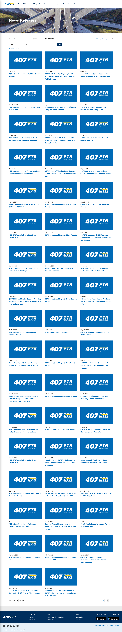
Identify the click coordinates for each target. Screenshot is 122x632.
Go (60, 44)
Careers (31, 617)
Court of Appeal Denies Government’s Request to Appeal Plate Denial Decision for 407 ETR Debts (24, 398)
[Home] (9, 3)
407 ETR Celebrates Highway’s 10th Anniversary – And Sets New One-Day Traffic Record (60, 76)
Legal (77, 614)
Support (66, 4)
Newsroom (77, 4)
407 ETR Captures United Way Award (60, 429)
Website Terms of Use (101, 625)
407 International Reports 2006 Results (61, 235)
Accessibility (79, 617)
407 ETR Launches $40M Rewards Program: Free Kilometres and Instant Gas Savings (95, 237)
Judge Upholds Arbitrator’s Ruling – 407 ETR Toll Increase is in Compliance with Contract (60, 593)
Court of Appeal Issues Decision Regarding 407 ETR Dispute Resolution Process (60, 526)
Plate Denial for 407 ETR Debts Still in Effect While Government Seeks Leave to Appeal (60, 462)
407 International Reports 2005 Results (61, 396)
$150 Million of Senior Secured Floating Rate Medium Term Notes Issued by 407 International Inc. (25, 301)
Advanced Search (14, 49)
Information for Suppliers (55, 617)
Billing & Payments (39, 4)
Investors (50, 614)
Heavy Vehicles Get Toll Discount (58, 332)
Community (54, 4)
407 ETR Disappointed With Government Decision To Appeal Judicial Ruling (93, 559)
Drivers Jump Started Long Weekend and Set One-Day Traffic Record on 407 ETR (96, 301)
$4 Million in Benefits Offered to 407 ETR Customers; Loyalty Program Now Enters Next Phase (60, 140)
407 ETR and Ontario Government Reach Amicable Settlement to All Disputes (94, 365)
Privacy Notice (114, 625)
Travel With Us (23, 4)
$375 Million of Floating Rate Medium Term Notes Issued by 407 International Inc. (61, 173)
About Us (32, 614)
